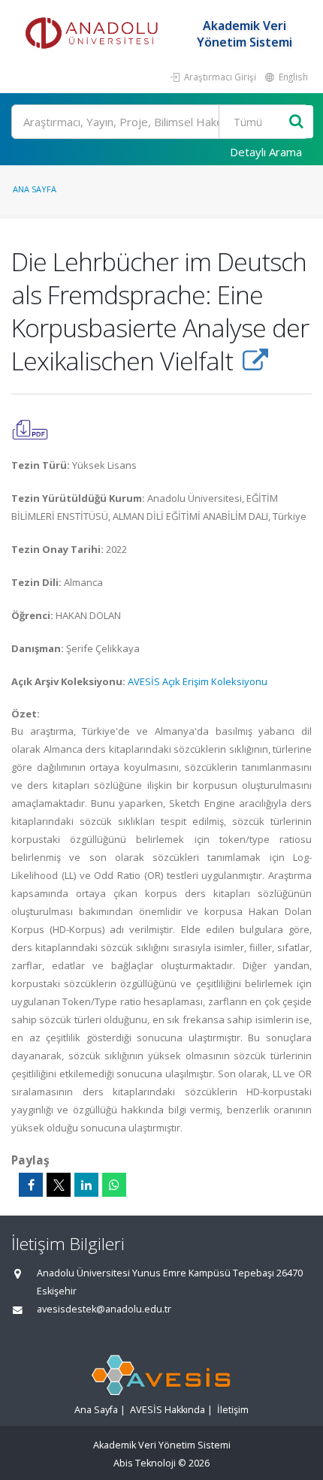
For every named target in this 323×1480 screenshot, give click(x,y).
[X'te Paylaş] (59, 1185)
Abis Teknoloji (144, 1463)
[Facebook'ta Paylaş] (31, 1185)
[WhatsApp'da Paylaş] (114, 1185)
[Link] (255, 360)
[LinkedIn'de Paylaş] (86, 1185)
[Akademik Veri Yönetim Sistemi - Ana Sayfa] (94, 34)
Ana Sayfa (34, 189)
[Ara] (296, 122)
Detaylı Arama (266, 151)
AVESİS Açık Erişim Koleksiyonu (197, 681)
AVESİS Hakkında (167, 1409)
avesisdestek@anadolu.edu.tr (104, 1309)
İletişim (233, 1409)
